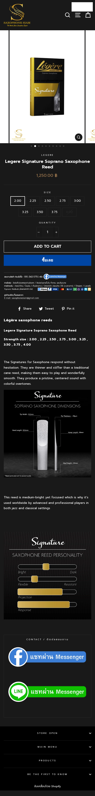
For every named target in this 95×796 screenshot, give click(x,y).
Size (47, 192)
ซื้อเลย (47, 260)
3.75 (54, 212)
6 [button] (50, 146)
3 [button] (39, 146)
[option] (48, 86)
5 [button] (46, 146)
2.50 (47, 200)
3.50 (40, 212)
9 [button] (60, 146)
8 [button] (57, 146)
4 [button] (43, 146)
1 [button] (32, 146)
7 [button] (53, 146)
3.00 (77, 200)
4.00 (69, 212)
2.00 (17, 200)
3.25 (25, 212)
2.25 (33, 200)
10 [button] (64, 146)
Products (47, 760)
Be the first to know (47, 774)
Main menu (48, 746)
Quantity (47, 222)
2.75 (62, 200)
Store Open (47, 733)
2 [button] (35, 146)
